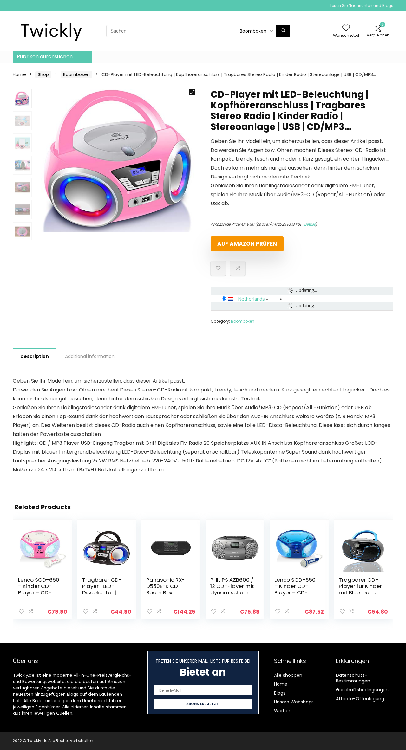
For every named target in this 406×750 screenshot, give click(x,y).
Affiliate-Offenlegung (360, 698)
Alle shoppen (288, 675)
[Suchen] (283, 31)
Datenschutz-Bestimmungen (353, 678)
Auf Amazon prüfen (247, 244)
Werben (282, 711)
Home (19, 74)
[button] (192, 92)
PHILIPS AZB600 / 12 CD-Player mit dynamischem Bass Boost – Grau (232, 592)
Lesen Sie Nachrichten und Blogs (361, 5)
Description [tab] (34, 356)
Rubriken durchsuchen (45, 56)
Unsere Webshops (294, 702)
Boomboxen (76, 74)
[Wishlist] (346, 28)
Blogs (279, 693)
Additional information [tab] (90, 356)
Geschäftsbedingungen (362, 690)
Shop (43, 74)
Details (310, 224)
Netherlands (251, 298)
